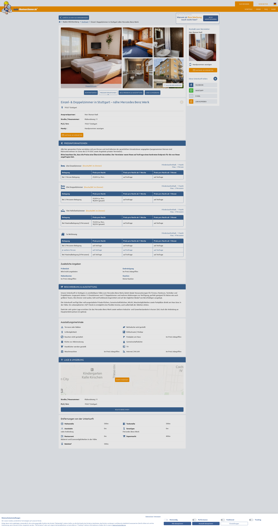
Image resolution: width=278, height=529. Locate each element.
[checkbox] (166, 520)
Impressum (157, 516)
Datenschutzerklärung (119, 525)
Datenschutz (149, 516)
